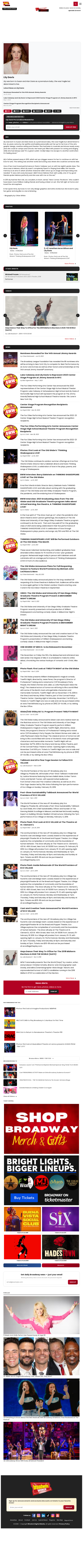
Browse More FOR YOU (40, 1058)
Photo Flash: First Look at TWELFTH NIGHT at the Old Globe (49, 668)
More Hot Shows (22, 1265)
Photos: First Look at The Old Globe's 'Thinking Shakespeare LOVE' (22, 255)
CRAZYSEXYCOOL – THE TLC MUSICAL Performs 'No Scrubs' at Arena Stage (44, 1080)
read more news (74, 108)
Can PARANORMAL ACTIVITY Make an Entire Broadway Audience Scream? (44, 1072)
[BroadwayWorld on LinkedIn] (43, 1515)
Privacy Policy (64, 1524)
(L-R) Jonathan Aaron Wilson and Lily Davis (58, 250)
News (27, 111)
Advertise (13, 1520)
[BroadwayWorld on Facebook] (34, 1515)
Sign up (73, 1282)
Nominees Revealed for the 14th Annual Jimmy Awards (25, 92)
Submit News (43, 1520)
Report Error (69, 1520)
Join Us (34, 1520)
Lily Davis (16, 249)
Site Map (60, 1520)
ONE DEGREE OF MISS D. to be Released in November (46, 647)
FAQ (58, 111)
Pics (17, 111)
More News (70, 978)
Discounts (60, 1265)
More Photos (69, 264)
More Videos (69, 339)
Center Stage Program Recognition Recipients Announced (26, 104)
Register (64, 4)
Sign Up (54, 991)
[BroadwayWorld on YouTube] (58, 1515)
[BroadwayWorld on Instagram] (39, 1515)
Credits (38, 111)
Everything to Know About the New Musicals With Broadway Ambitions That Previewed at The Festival (40, 1418)
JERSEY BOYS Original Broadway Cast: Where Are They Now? (27, 1376)
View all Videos (9, 1096)
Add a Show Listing (10, 8)
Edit (49, 111)
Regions (52, 1520)
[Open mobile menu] (80, 4)
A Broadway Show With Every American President (23, 1461)
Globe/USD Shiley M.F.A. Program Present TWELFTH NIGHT (49, 711)
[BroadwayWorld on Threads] (53, 1515)
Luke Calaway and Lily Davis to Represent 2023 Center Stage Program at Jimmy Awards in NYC (40, 98)
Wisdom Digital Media (36, 1524)
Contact (27, 1520)
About (20, 1520)
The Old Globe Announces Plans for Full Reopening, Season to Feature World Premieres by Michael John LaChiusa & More (47, 569)
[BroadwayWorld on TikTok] (48, 1515)
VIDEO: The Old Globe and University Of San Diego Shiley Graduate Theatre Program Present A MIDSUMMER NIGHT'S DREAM (48, 596)
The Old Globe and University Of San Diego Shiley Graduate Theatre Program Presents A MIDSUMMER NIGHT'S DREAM (46, 623)
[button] (75, 4)
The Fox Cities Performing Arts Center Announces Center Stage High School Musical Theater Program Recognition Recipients (49, 429)
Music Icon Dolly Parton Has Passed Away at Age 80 (24, 1335)
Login (70, 4)
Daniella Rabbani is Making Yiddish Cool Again (35, 1088)
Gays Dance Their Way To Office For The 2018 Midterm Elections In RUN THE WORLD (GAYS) (40, 329)
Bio (8, 111)
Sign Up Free (71, 127)
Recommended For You (11, 1002)
